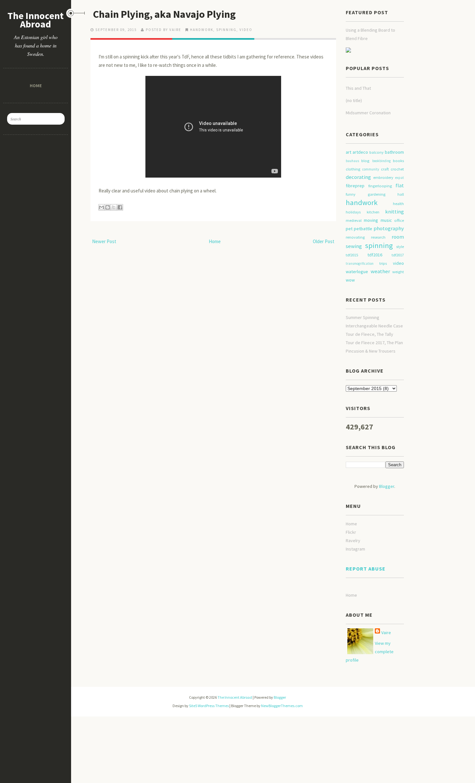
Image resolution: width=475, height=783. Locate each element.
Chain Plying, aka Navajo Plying (164, 14)
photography (389, 228)
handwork (201, 29)
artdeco (360, 152)
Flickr (351, 532)
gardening (376, 194)
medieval (354, 220)
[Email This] (101, 207)
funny (350, 194)
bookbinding (381, 161)
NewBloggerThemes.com (282, 705)
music (386, 220)
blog (365, 160)
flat (400, 185)
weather (380, 271)
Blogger (386, 486)
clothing (353, 169)
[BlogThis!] (107, 207)
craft (385, 169)
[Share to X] (114, 207)
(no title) (354, 100)
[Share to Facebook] (120, 207)
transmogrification (360, 263)
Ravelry (353, 540)
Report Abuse (365, 568)
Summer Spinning (362, 317)
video (245, 29)
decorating (358, 176)
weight (398, 271)
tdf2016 (374, 255)
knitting (394, 211)
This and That (358, 88)
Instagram (355, 549)
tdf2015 (352, 254)
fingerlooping (380, 185)
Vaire (386, 632)
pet (349, 229)
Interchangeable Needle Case (374, 326)
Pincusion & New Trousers (371, 351)
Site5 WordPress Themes (209, 705)
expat (399, 177)
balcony (376, 152)
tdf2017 (398, 254)
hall (400, 194)
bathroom (394, 152)
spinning (226, 29)
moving (371, 220)
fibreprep (355, 186)
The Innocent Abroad (35, 19)
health (398, 203)
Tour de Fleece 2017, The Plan (374, 342)
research (378, 237)
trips (383, 263)
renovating (355, 237)
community (370, 169)
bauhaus (352, 161)
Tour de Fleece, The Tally (369, 334)
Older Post (323, 241)
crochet (397, 169)
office (399, 220)
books (398, 160)
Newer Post (104, 241)
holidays (353, 212)
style (400, 246)
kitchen (373, 212)
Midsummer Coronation (368, 113)
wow (350, 280)
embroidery (383, 177)
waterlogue (357, 271)
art (348, 152)
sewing (354, 246)
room (398, 236)
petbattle (363, 229)
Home (35, 85)
